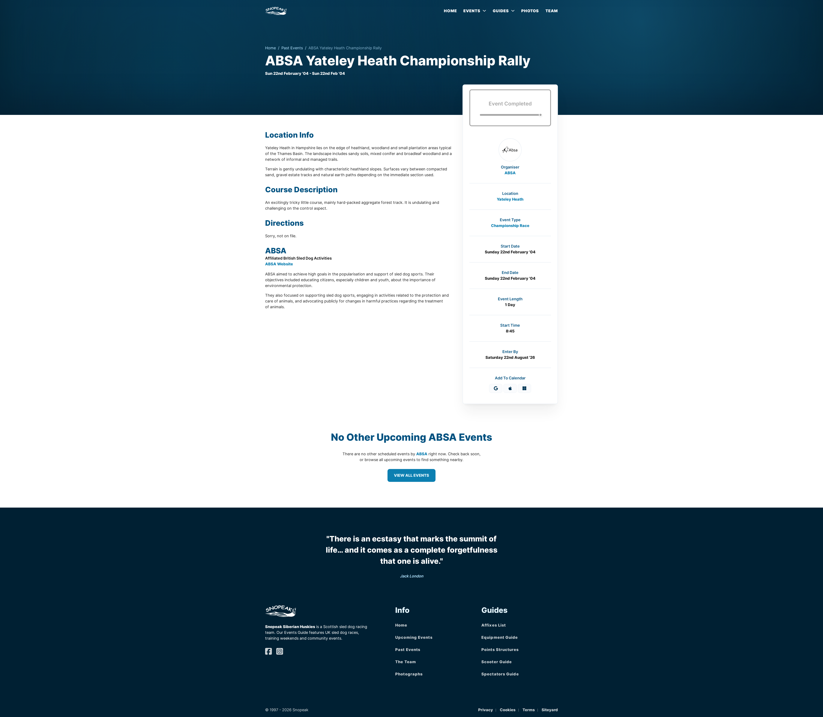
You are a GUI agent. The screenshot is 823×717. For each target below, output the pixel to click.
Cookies (507, 710)
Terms (529, 710)
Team (551, 11)
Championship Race (510, 225)
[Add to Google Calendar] (495, 388)
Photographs (409, 674)
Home (450, 11)
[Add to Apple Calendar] (510, 388)
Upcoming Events (414, 637)
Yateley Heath (510, 199)
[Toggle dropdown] (484, 11)
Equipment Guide (499, 637)
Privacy (485, 710)
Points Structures (500, 649)
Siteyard (550, 710)
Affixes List (493, 625)
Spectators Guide (500, 674)
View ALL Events (411, 475)
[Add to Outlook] (524, 388)
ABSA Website (279, 264)
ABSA (510, 173)
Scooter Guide (496, 662)
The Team (405, 662)
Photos (530, 11)
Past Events (292, 48)
